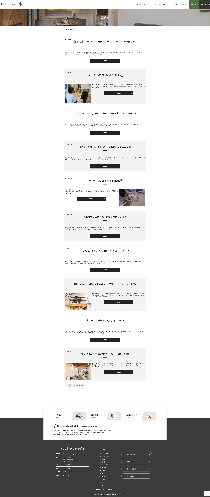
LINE (129, 462)
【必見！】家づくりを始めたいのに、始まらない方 (105, 147)
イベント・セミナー (105, 465)
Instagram (132, 455)
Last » (83, 385)
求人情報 (102, 479)
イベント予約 (204, 4)
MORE (105, 61)
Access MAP (133, 476)
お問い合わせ (103, 476)
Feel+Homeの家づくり (143, 4)
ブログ (102, 482)
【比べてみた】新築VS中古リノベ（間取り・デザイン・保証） (105, 284)
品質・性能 (103, 462)
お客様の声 (103, 467)
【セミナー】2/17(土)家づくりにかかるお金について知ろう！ (105, 113)
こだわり (102, 459)
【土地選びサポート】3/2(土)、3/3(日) (105, 320)
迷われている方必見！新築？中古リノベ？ (105, 217)
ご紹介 (102, 485)
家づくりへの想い (105, 453)
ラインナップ (157, 4)
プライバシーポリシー (100, 489)
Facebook (131, 469)
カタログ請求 (194, 4)
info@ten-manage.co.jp (69, 471)
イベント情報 (173, 4)
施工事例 (165, 4)
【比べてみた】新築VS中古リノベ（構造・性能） (105, 354)
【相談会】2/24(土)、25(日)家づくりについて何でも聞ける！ (105, 41)
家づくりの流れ (104, 456)
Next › (78, 385)
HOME (65, 29)
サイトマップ (110, 489)
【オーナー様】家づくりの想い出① (105, 181)
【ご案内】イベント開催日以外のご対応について (105, 250)
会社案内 (183, 4)
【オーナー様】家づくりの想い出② (105, 75)
